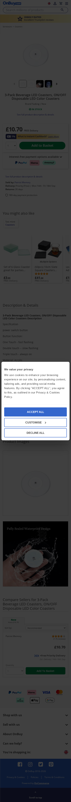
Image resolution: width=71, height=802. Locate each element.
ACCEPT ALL (35, 411)
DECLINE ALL (35, 432)
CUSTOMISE (33, 422)
